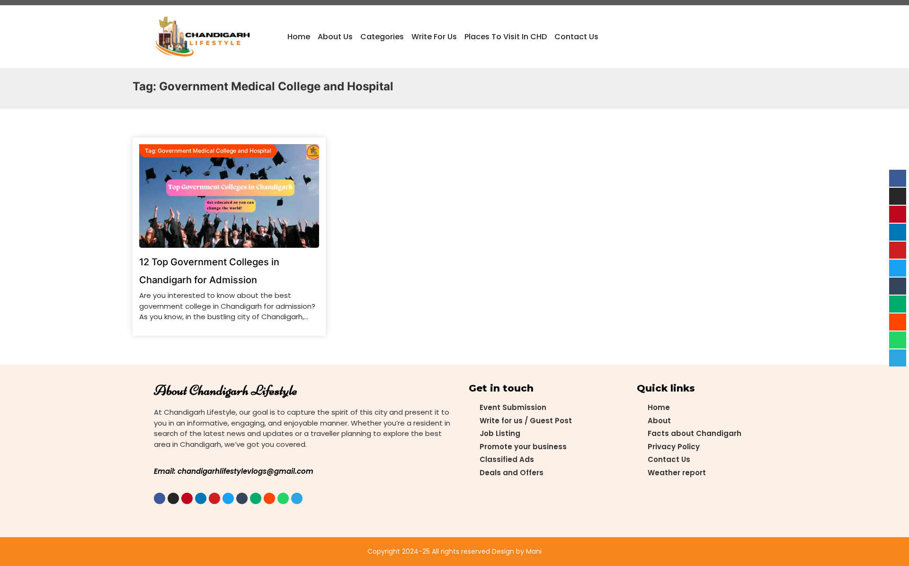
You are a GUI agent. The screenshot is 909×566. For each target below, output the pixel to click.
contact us (576, 36)
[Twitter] (228, 498)
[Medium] (255, 498)
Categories (382, 36)
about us (335, 36)
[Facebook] (159, 498)
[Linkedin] (200, 498)
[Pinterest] (187, 498)
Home (298, 36)
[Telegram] (297, 498)
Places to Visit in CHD (505, 36)
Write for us (434, 36)
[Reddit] (269, 498)
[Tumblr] (242, 498)
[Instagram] (173, 498)
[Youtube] (214, 498)
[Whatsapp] (283, 498)
